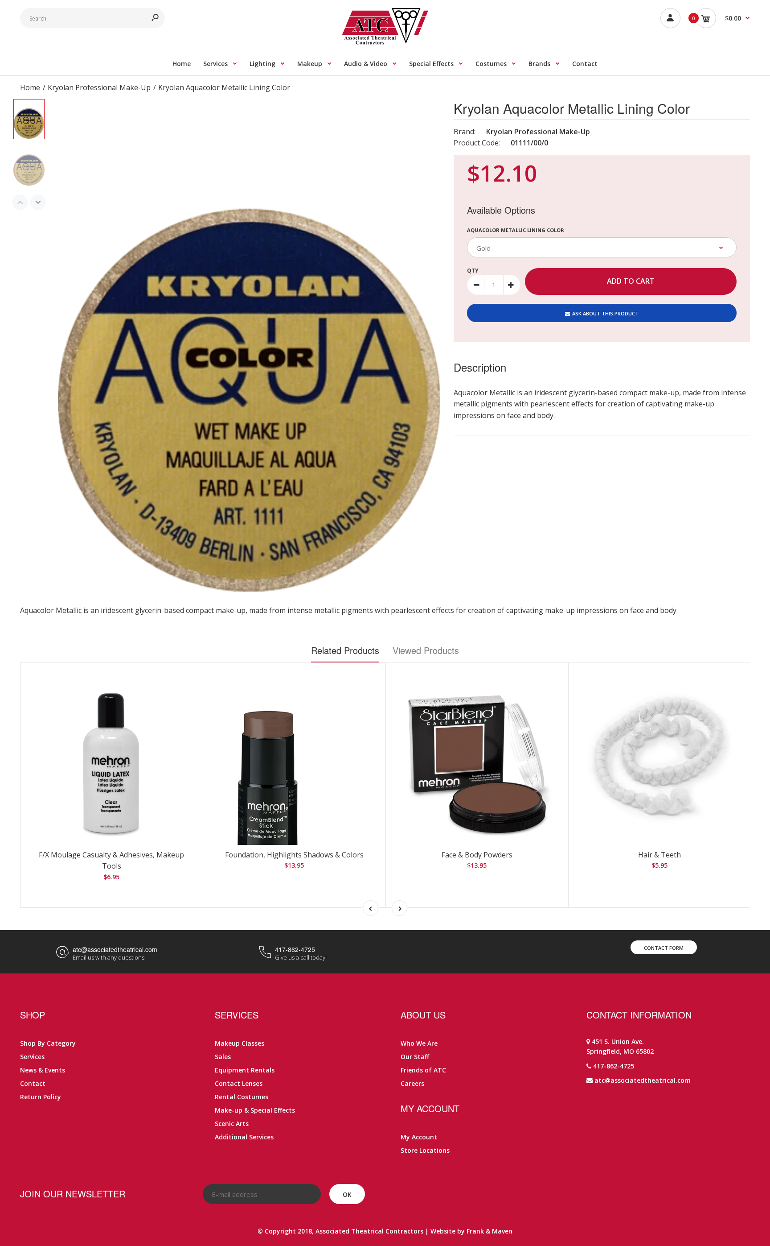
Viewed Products (426, 650)
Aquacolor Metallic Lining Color (515, 230)
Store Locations (425, 1150)
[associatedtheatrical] (384, 42)
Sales (223, 1056)
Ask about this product (605, 313)
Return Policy (40, 1097)
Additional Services (244, 1137)
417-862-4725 (295, 949)
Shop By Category (48, 1043)
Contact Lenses (238, 1083)
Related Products (345, 650)
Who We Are (419, 1043)
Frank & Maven (489, 1231)
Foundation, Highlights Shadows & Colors (294, 855)
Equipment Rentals (244, 1070)
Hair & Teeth (659, 855)
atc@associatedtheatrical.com (115, 949)
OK (347, 1194)
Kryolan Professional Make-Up (538, 132)
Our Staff (415, 1056)
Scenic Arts (232, 1123)
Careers (412, 1083)
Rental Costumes (241, 1097)
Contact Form (664, 947)
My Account (419, 1137)
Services (32, 1056)
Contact (32, 1083)
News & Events (42, 1070)
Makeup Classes (239, 1043)
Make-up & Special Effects (255, 1110)
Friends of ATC (423, 1070)
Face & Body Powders (477, 855)
